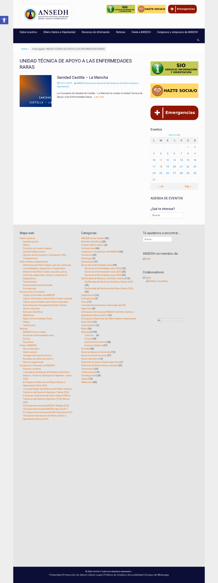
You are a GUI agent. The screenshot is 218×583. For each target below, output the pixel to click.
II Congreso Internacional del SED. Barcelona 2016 (47, 412)
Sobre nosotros (28, 32)
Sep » (188, 186)
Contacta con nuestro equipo (37, 248)
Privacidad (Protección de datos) (68, 574)
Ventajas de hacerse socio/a (37, 355)
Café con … (90, 335)
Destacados (87, 261)
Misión (26, 245)
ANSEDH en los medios (34, 332)
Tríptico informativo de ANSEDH (39, 295)
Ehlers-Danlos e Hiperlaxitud (59, 32)
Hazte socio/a (30, 352)
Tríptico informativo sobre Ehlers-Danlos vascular (47, 298)
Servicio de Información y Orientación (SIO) (44, 255)
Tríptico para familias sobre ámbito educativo (45, 302)
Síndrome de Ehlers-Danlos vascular (99, 365)
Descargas (86, 258)
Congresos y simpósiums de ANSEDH (100, 251)
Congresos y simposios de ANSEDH (177, 32)
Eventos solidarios (94, 345)
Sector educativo (31, 308)
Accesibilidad (136, 574)
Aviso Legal (95, 574)
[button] (4, 20)
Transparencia (30, 258)
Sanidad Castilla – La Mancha (82, 77)
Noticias (120, 32)
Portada (85, 348)
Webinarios (28, 315)
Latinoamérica (88, 325)
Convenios (28, 342)
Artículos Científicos (33, 312)
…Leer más (98, 96)
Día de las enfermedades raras (38, 335)
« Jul (160, 186)
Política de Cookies (115, 574)
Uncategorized (88, 375)
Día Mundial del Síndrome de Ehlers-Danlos (102, 278)
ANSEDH (97, 571)
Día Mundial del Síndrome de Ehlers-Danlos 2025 (109, 282)
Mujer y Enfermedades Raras (37, 318)
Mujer (84, 328)
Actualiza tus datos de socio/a (38, 358)
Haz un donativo (31, 348)
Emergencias (29, 288)
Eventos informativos (95, 342)
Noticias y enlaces (32, 369)
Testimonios (29, 325)
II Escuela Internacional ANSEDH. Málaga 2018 (46, 405)
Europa (26, 338)
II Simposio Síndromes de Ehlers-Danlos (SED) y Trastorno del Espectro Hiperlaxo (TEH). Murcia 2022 (47, 399)
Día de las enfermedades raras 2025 (103, 271)
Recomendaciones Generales (38, 285)
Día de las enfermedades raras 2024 (103, 268)
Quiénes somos (31, 241)
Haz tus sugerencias (33, 362)
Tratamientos (30, 282)
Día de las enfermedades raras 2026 (103, 275)
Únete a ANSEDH (141, 32)
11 (160, 160)
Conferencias (88, 248)
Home (25, 49)
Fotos (84, 302)
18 (160, 166)
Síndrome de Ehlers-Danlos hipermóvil (100, 362)
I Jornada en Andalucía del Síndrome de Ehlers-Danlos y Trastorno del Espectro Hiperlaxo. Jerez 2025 (47, 375)
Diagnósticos (29, 278)
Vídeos (26, 322)
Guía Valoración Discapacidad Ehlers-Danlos (45, 305)
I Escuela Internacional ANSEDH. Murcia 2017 (45, 409)
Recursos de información (96, 32)
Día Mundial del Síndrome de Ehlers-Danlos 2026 (109, 288)
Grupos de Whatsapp (157, 574)
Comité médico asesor (34, 251)
